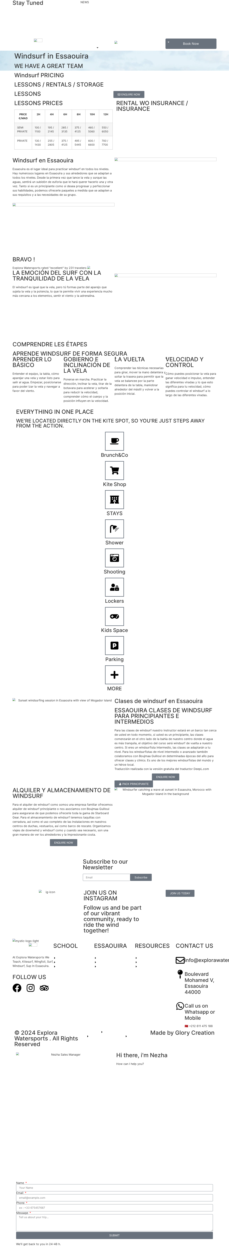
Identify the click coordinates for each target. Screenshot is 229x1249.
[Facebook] (17, 987)
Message (22, 1212)
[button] (90, 48)
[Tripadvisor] (44, 987)
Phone (20, 1202)
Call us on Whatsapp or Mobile (200, 1012)
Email (20, 1192)
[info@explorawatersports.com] (180, 960)
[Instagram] (30, 987)
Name (20, 1182)
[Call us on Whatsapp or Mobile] (180, 1006)
